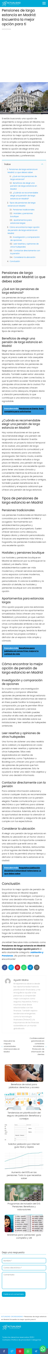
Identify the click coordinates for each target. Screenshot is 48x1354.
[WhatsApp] (24, 967)
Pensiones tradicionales (23, 209)
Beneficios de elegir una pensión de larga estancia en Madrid (23, 186)
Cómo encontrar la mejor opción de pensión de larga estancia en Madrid (23, 230)
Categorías (36, 1340)
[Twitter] (11, 967)
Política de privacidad (21, 1340)
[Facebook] (4, 967)
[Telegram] (30, 967)
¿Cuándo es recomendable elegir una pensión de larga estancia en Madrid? (24, 195)
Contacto (6, 1340)
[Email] (36, 967)
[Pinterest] (17, 967)
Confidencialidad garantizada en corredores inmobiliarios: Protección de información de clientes (37, 1046)
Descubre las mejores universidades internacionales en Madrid (12, 1046)
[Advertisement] (24, 56)
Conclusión (15, 261)
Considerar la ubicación (24, 257)
